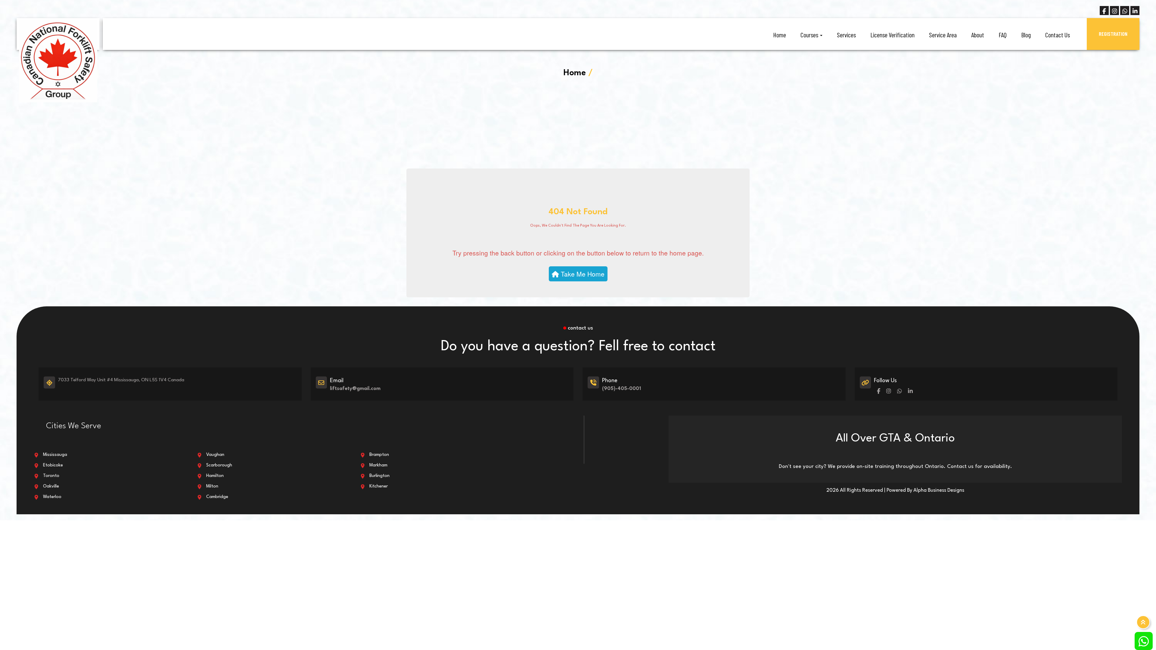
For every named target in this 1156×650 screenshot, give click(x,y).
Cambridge (217, 497)
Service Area (943, 35)
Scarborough (219, 465)
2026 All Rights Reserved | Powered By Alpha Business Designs (895, 490)
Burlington (379, 476)
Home (779, 35)
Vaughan (215, 455)
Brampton (379, 455)
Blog (1026, 35)
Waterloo (52, 497)
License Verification (892, 35)
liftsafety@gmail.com (355, 388)
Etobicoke (53, 465)
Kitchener (378, 486)
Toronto (51, 476)
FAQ (1003, 35)
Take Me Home (581, 273)
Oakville (51, 486)
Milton (212, 486)
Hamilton (215, 476)
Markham (378, 465)
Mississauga (55, 455)
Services (846, 35)
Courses (809, 35)
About (977, 35)
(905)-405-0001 (621, 388)
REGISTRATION (1113, 33)
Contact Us (1057, 35)
